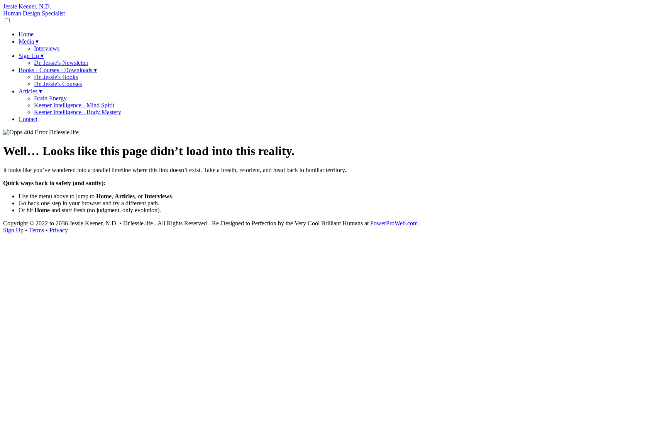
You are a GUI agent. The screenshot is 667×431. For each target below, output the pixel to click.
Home (26, 34)
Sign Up (31, 55)
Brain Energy (50, 98)
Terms (36, 230)
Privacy (58, 230)
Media (29, 41)
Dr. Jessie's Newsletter (61, 62)
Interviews (46, 48)
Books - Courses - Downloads (58, 70)
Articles (30, 91)
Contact (28, 119)
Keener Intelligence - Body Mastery (77, 112)
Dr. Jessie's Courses (58, 84)
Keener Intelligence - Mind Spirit (74, 105)
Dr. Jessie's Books (56, 77)
